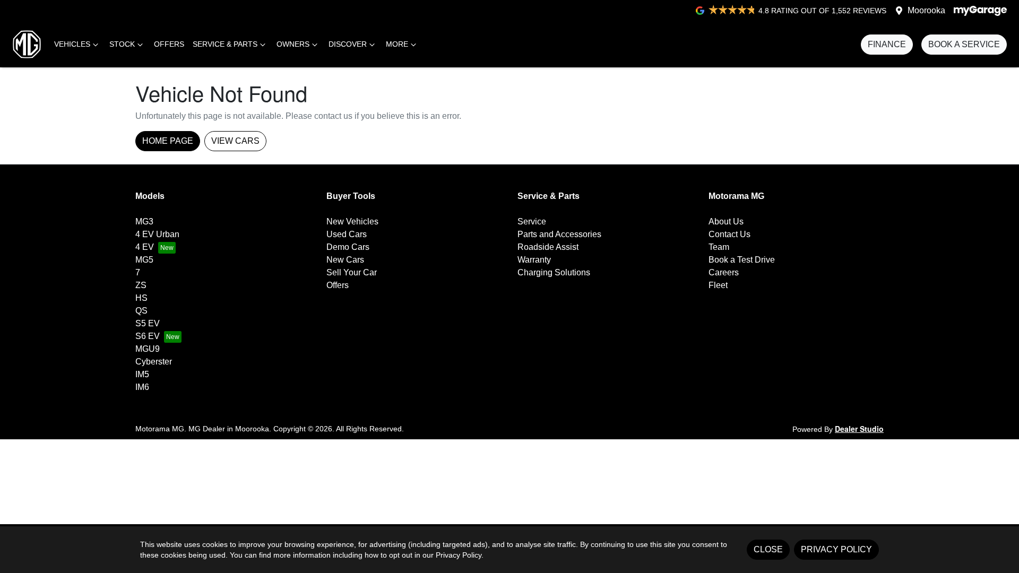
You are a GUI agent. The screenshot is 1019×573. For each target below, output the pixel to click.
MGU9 (147, 348)
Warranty (534, 259)
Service (531, 221)
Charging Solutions (553, 272)
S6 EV (147, 336)
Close (768, 549)
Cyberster (153, 361)
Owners (293, 44)
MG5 (144, 259)
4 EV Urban (157, 234)
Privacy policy (836, 549)
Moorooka (926, 10)
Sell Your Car (351, 272)
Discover (348, 44)
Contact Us (729, 234)
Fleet (718, 285)
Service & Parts (225, 44)
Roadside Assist (547, 246)
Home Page (167, 140)
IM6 (142, 387)
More (397, 44)
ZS (140, 285)
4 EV (144, 246)
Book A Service (964, 44)
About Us (726, 221)
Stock (122, 44)
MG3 (144, 221)
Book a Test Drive (742, 259)
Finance (887, 44)
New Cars (345, 259)
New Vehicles (352, 221)
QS (141, 310)
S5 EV (147, 323)
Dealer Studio (859, 428)
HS (141, 297)
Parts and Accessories (559, 234)
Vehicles (72, 44)
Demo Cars (347, 246)
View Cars (235, 140)
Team (719, 246)
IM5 (142, 374)
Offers (169, 44)
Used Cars (346, 234)
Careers (724, 272)
